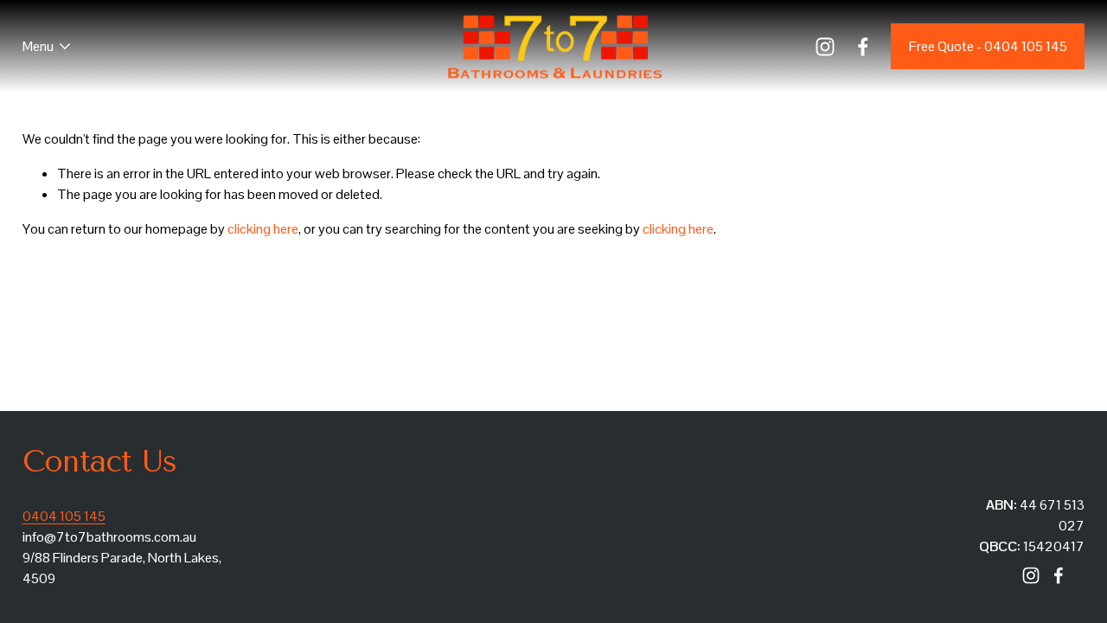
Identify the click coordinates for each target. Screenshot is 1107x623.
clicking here (262, 229)
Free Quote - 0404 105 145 (988, 46)
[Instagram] (825, 46)
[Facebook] (863, 46)
